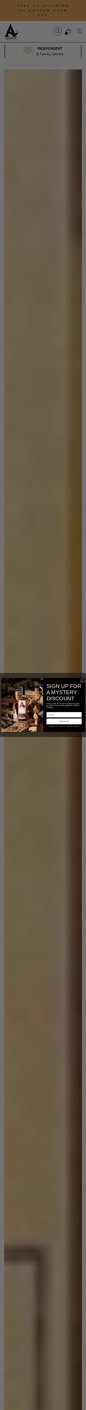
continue (64, 721)
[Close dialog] (82, 681)
